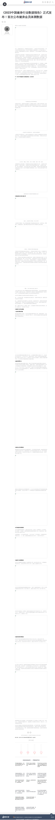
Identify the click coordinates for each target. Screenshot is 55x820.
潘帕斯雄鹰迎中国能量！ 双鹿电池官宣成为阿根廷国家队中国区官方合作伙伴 (20, 809)
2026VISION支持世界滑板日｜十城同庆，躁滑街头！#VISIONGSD (20, 792)
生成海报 (33, 733)
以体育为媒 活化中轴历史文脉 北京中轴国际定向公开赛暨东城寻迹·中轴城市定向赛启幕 (42, 775)
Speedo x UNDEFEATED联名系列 (31, 791)
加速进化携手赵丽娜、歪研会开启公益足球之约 (31, 808)
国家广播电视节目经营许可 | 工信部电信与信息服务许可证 (24, 817)
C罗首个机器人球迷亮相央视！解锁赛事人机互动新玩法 (31, 775)
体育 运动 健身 (31, 740)
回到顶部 (52, 817)
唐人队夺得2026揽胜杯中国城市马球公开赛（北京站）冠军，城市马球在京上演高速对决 (42, 792)
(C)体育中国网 (36, 817)
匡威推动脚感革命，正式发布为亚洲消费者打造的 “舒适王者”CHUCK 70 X (20, 775)
